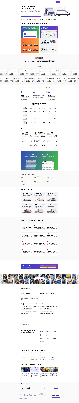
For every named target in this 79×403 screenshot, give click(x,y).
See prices (31, 16)
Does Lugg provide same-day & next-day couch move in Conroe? (48, 306)
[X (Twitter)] (41, 279)
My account (30, 395)
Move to (33, 14)
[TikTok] (39, 279)
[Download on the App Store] (53, 395)
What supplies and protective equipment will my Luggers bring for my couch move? (26, 309)
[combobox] (26, 15)
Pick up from (24, 14)
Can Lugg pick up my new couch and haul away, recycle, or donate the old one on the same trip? (46, 313)
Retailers (20, 397)
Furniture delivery (26, 395)
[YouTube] (42, 279)
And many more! (23, 184)
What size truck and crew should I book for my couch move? (29, 311)
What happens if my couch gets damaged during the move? (29, 320)
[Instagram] (36, 279)
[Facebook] (37, 279)
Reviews (35, 394)
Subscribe (56, 388)
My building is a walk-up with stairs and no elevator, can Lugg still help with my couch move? (46, 309)
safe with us (44, 44)
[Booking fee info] (37, 141)
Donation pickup (25, 397)
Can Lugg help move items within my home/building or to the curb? (44, 318)
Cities (19, 395)
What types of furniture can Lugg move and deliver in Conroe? (29, 306)
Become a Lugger (20, 398)
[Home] (21, 383)
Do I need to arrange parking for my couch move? (46, 311)
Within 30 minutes (30, 36)
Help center (30, 394)
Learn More (43, 158)
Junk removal (25, 398)
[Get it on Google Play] (57, 395)
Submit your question (23, 325)
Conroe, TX (24, 383)
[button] (7, 72)
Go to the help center (28, 325)
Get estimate (20, 394)
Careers (35, 395)
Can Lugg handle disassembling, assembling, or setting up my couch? (26, 313)
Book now (56, 397)
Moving (25, 394)
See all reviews (39, 66)
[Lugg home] (20, 1)
